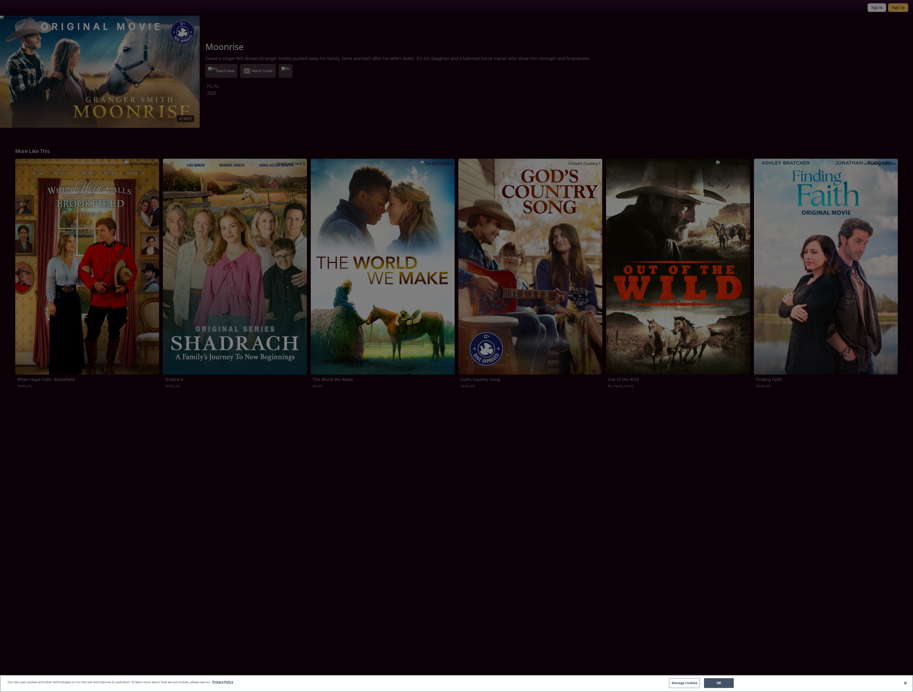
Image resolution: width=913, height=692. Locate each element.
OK (719, 683)
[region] (456, 683)
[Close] (905, 683)
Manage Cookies (684, 683)
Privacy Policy (222, 682)
